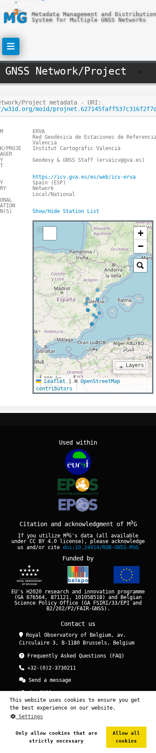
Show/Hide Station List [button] (65, 211)
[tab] (40, 230)
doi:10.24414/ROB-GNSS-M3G (101, 547)
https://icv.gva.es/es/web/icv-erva (84, 177)
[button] (140, 233)
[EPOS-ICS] (78, 506)
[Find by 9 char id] (140, 265)
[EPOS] (78, 486)
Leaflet (53, 381)
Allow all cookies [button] (126, 737)
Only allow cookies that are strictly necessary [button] (57, 737)
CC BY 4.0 (43, 541)
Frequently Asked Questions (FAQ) (74, 656)
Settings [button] (29, 717)
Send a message (48, 680)
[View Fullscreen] (49, 233)
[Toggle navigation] (11, 46)
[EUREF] (78, 462)
